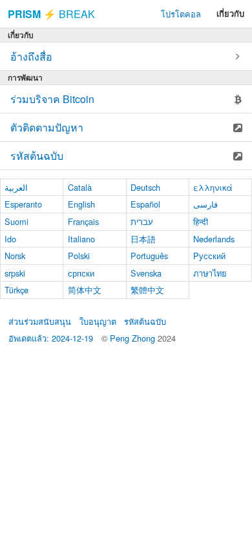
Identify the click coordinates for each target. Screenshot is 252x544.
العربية (16, 187)
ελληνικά (213, 187)
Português (149, 255)
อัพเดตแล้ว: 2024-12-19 (50, 338)
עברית (142, 221)
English (81, 204)
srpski (15, 273)
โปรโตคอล (181, 14)
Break (51, 13)
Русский (209, 255)
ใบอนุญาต (97, 321)
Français (83, 221)
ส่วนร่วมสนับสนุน (39, 321)
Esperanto (23, 204)
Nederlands (214, 239)
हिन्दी (200, 221)
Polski (79, 255)
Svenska (146, 273)
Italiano (81, 239)
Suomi (16, 221)
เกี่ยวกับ (230, 13)
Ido (10, 239)
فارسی (205, 204)
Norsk (15, 255)
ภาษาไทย (210, 273)
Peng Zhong (134, 338)
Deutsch (145, 187)
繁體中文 (147, 290)
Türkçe (16, 290)
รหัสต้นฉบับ (145, 321)
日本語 (143, 239)
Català (80, 187)
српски (81, 273)
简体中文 (84, 290)
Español (145, 204)
